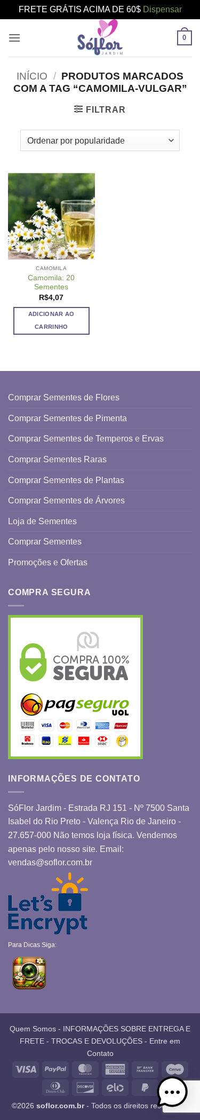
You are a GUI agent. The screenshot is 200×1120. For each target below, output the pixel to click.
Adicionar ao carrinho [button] (51, 320)
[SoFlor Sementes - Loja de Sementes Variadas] (100, 38)
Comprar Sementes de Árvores (66, 500)
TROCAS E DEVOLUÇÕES (96, 1041)
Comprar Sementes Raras (57, 459)
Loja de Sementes (42, 521)
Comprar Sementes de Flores (63, 397)
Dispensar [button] (162, 9)
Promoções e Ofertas (47, 562)
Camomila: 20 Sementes (51, 282)
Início (32, 76)
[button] (14, 38)
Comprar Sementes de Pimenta (67, 418)
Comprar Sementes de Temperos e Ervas (86, 438)
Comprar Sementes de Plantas (66, 480)
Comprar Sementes (45, 541)
